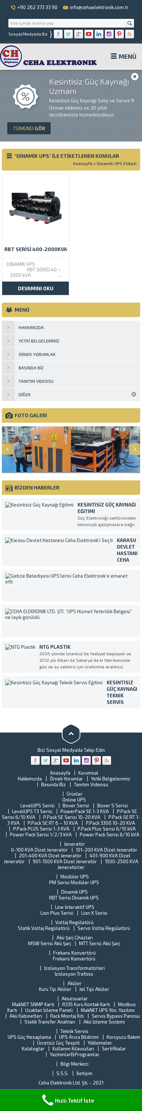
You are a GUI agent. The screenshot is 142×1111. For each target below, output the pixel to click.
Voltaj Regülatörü (74, 922)
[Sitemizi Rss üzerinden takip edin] (129, 34)
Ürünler (75, 794)
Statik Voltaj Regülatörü (44, 928)
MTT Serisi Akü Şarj (99, 943)
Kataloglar (33, 1048)
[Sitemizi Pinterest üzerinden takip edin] (119, 34)
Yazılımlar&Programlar (74, 1054)
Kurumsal (88, 773)
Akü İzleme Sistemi (104, 1022)
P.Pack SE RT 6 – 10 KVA (53, 823)
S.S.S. (62, 1073)
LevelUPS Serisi (37, 805)
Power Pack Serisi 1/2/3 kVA (41, 834)
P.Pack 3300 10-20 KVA (110, 823)
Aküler (74, 983)
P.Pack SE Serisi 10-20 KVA (71, 817)
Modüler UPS (74, 877)
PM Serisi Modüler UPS (74, 882)
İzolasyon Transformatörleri (74, 968)
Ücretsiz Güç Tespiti (58, 1043)
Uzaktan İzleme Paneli (49, 1010)
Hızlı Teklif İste (74, 1100)
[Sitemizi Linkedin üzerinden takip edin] (99, 34)
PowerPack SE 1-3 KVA (84, 811)
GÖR (29, 128)
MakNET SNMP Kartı (33, 1004)
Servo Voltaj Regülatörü (104, 928)
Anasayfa (82, 163)
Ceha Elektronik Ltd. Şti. (64, 1083)
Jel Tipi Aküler (94, 989)
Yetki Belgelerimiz (110, 779)
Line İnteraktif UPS (74, 907)
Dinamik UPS (74, 892)
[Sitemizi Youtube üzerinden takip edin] (88, 34)
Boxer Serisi (76, 805)
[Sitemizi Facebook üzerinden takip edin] (58, 34)
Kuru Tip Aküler (55, 989)
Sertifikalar (114, 1048)
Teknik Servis (74, 1031)
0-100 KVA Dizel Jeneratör (39, 850)
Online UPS (74, 800)
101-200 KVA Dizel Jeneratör (106, 850)
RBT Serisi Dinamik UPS (74, 898)
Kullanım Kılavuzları (73, 1048)
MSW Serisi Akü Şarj (49, 943)
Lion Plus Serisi (56, 913)
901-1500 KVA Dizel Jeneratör (65, 861)
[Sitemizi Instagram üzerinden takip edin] (109, 34)
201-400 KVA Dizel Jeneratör (50, 855)
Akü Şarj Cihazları (74, 937)
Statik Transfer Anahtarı (49, 1022)
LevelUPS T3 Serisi (32, 811)
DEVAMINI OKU (36, 288)
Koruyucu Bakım (123, 1037)
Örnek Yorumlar (66, 779)
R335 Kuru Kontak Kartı (86, 1004)
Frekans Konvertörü (74, 953)
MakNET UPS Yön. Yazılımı (108, 1010)
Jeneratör (74, 844)
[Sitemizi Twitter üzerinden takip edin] (68, 34)
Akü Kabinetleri (25, 1016)
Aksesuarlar (75, 998)
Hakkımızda (30, 779)
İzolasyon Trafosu (74, 974)
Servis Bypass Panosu (116, 1016)
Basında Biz (53, 784)
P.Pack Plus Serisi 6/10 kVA (107, 829)
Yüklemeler (100, 1043)
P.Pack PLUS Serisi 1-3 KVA (41, 829)
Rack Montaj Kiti (67, 1016)
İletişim (84, 1073)
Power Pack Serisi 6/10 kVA (109, 834)
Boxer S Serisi (112, 805)
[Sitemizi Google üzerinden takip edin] (78, 34)
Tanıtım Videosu (91, 784)
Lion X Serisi (94, 913)
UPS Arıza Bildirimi (79, 1037)
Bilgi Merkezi (74, 1064)
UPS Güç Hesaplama (29, 1037)
